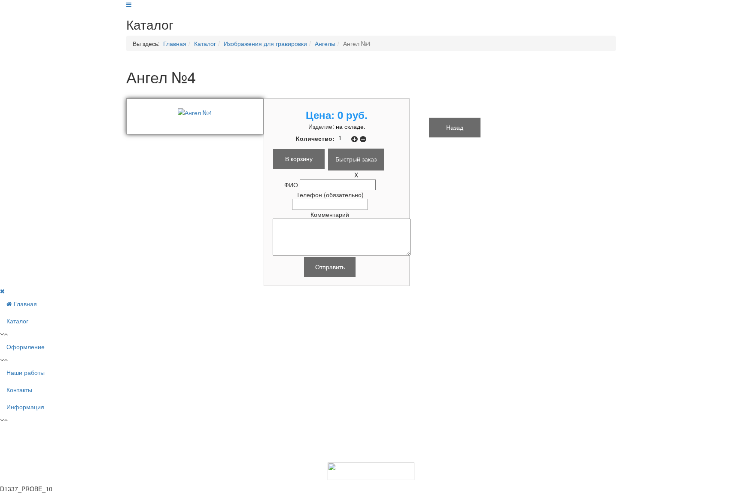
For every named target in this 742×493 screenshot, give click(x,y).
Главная (174, 43)
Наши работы (25, 372)
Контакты (19, 389)
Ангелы (325, 43)
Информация (25, 406)
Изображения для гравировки (265, 43)
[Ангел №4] (195, 111)
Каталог (205, 43)
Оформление (25, 346)
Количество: (316, 138)
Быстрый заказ (356, 159)
